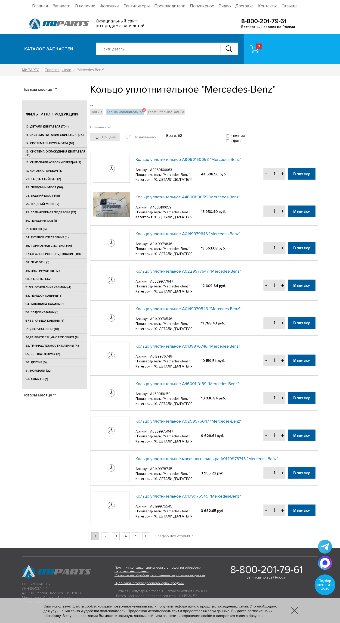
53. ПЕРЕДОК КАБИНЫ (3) (43, 296)
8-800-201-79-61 (263, 21)
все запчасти (166, 596)
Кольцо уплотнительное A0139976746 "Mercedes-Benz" (188, 346)
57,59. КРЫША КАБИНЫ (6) (44, 321)
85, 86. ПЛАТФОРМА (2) (42, 354)
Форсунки (109, 6)
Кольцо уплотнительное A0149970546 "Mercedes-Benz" (188, 308)
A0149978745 (161, 469)
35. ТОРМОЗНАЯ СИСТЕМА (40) (48, 246)
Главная (40, 6)
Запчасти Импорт (178, 591)
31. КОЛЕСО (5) (36, 229)
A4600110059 (160, 207)
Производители (169, 6)
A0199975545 (161, 506)
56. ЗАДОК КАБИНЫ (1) (42, 312)
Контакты (267, 6)
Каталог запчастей (49, 48)
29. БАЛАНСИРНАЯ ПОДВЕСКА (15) (50, 212)
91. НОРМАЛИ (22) (38, 371)
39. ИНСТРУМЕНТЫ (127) (43, 271)
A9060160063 (161, 170)
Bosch (121, 596)
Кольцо (96, 112)
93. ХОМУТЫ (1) (36, 379)
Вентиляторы (137, 6)
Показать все (100, 127)
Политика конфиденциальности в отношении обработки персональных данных (157, 569)
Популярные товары (147, 591)
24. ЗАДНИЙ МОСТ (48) (42, 196)
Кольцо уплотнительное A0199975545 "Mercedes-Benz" (188, 496)
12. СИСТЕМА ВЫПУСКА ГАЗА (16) (49, 143)
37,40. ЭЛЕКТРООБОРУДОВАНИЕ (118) (53, 254)
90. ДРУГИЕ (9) (36, 362)
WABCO (201, 591)
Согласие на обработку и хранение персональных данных (159, 575)
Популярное (202, 6)
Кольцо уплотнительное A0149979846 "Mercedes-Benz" (188, 233)
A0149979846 (161, 244)
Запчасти (62, 6)
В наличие (85, 6)
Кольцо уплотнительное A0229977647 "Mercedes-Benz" (188, 271)
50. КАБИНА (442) (38, 279)
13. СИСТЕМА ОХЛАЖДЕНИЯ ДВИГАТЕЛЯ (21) (55, 153)
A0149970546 (161, 319)
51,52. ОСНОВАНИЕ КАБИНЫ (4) (48, 287)
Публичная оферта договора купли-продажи (149, 583)
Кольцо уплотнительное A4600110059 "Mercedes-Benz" (188, 196)
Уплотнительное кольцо (166, 112)
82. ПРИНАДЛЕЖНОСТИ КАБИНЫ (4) (52, 346)
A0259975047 (161, 431)
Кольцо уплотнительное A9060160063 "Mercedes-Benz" (188, 159)
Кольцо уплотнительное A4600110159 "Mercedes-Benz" (187, 383)
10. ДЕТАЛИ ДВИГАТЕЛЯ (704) (47, 126)
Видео (225, 6)
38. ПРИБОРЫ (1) (37, 262)
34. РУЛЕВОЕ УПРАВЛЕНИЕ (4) (47, 237)
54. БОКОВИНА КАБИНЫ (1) (45, 304)
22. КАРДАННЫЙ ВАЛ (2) (43, 179)
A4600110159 (160, 394)
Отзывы (289, 6)
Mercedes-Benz (140, 596)
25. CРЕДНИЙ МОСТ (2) (42, 204)
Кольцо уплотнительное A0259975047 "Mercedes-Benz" (188, 421)
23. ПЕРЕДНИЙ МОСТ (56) (44, 187)
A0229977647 (161, 281)
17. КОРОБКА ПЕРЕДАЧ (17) (44, 171)
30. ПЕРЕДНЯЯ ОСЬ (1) (41, 221)
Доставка (244, 6)
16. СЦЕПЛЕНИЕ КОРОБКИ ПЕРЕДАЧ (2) (53, 162)
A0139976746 (161, 356)
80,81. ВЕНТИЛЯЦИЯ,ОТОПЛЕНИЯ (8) (52, 337)
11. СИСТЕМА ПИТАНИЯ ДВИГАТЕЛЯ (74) (54, 135)
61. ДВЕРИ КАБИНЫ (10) (42, 329)
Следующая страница (174, 536)
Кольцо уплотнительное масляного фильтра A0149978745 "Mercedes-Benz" (207, 458)
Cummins (121, 591)
